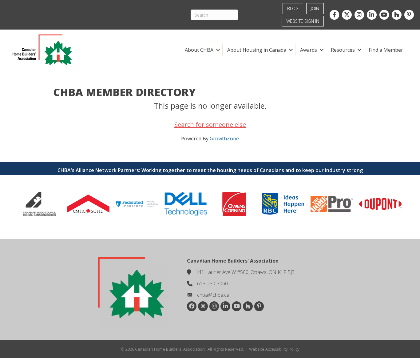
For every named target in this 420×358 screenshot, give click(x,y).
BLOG (293, 8)
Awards (308, 49)
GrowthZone (224, 138)
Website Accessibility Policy (274, 349)
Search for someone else (210, 124)
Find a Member (386, 49)
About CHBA (199, 49)
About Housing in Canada (256, 49)
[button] (217, 49)
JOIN (315, 8)
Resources (343, 49)
